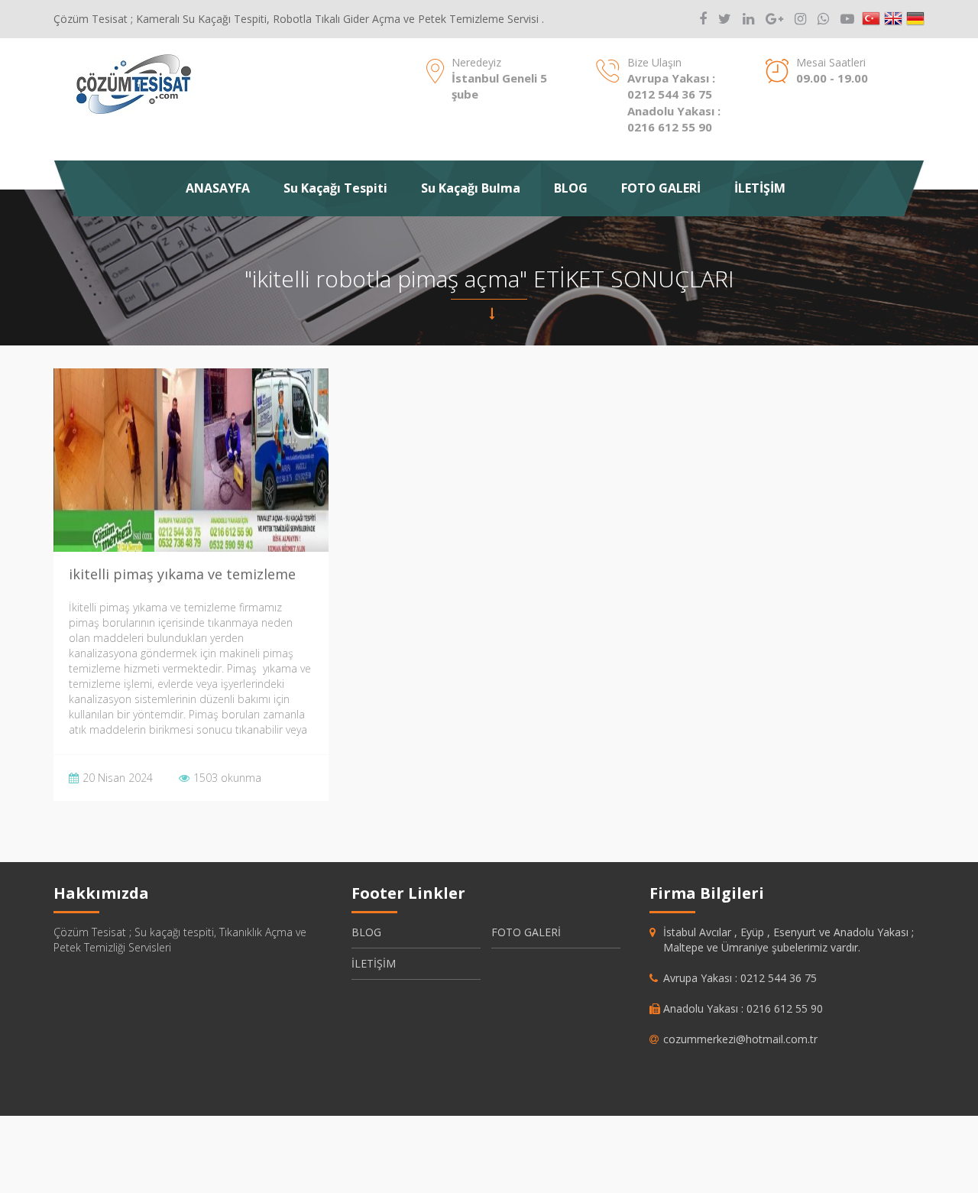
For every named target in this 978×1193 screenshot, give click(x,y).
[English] (893, 19)
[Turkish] (871, 19)
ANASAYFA (218, 188)
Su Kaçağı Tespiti (335, 188)
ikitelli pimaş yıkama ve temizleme (182, 574)
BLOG (571, 188)
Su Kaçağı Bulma (470, 188)
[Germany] (915, 19)
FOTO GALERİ (661, 188)
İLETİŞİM (759, 188)
